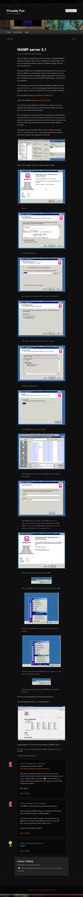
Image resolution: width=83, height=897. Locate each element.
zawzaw (22, 843)
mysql (37, 749)
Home (8, 32)
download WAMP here (43, 100)
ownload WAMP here (45, 95)
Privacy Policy (17, 32)
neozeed (38, 54)
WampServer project (29, 88)
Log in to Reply (25, 793)
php (41, 749)
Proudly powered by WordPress (46, 890)
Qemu (27, 32)
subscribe (55, 868)
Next (74, 39)
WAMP (44, 749)
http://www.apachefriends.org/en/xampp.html (34, 768)
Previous (9, 39)
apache (33, 749)
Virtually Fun (15, 10)
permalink (20, 751)
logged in (26, 865)
